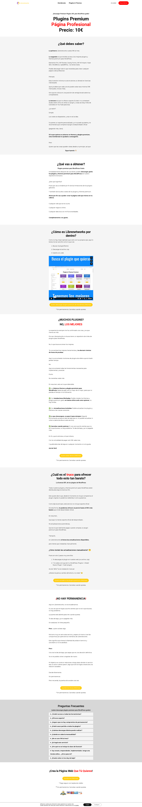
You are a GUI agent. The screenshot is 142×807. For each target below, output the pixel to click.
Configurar (96, 804)
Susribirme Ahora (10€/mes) (71, 688)
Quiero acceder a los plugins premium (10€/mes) (71, 580)
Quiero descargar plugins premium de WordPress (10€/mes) (71, 305)
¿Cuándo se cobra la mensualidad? (64, 734)
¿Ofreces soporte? (58, 718)
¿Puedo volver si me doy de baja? (63, 758)
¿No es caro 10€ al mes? (60, 738)
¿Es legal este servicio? (60, 742)
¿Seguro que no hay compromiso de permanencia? (70, 722)
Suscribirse (123, 3)
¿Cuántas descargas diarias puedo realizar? (67, 730)
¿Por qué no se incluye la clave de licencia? (67, 746)
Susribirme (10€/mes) (71, 778)
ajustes (77, 805)
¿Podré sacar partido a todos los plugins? (66, 726)
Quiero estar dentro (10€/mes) (71, 455)
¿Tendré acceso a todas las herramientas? (66, 714)
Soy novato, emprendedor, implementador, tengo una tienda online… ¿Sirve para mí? (70, 752)
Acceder (113, 3)
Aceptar (87, 804)
